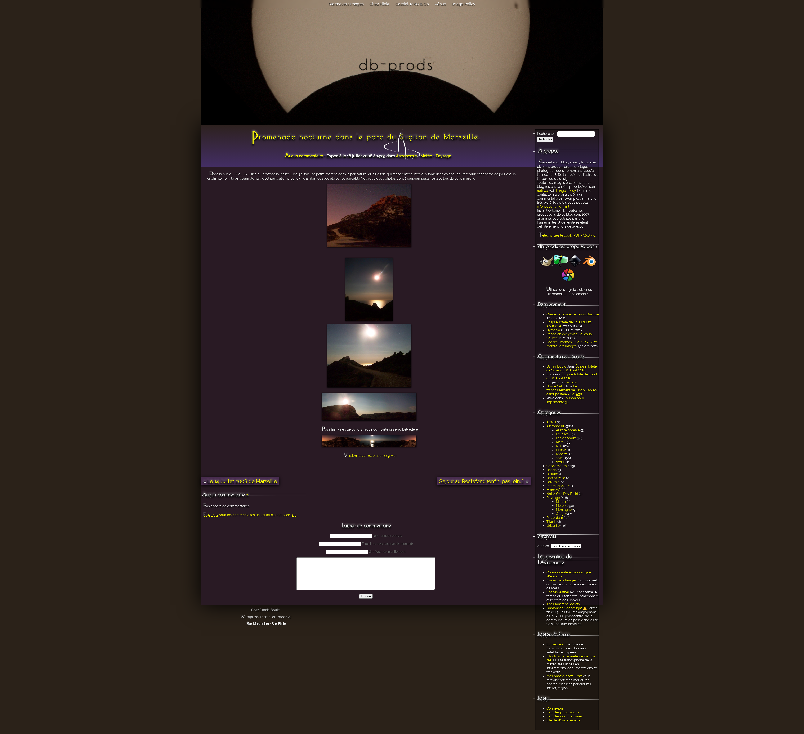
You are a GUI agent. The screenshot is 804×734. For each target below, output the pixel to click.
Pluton (561, 450)
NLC (559, 446)
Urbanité (553, 526)
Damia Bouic (556, 366)
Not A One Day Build (562, 494)
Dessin (551, 470)
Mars (560, 442)
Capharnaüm (556, 466)
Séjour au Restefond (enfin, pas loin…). (481, 481)
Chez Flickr (380, 3)
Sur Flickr (279, 624)
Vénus (440, 3)
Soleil (560, 458)
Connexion (554, 708)
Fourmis (552, 482)
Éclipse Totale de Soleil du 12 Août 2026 (571, 368)
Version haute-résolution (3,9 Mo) (370, 456)
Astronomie (555, 426)
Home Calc (555, 386)
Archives (543, 546)
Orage (561, 514)
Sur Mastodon (258, 624)
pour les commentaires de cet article (239, 515)
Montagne (564, 510)
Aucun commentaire (304, 155)
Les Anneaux (566, 438)
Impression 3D (557, 486)
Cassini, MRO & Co (412, 3)
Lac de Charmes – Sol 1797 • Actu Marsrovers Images (572, 344)
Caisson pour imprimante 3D (565, 400)
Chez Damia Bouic (265, 610)
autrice (542, 191)
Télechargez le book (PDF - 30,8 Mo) (567, 235)
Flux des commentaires (564, 716)
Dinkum (552, 474)
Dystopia (553, 330)
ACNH (551, 422)
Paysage (553, 498)
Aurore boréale (568, 430)
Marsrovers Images (346, 3)
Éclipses (562, 434)
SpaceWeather (557, 592)
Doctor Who (555, 478)
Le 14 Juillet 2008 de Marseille (242, 481)
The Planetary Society (563, 604)
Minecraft (553, 490)
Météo (561, 506)
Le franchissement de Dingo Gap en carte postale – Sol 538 (571, 390)
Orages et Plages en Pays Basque (572, 314)
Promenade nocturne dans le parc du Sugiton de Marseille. (366, 137)
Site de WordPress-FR (563, 720)
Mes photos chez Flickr (564, 676)
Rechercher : (546, 134)
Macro (561, 502)
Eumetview (555, 644)
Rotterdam (554, 518)
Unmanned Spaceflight (564, 608)
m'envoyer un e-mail (553, 206)
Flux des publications (562, 712)
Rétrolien (286, 515)
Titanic (551, 522)
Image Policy (463, 3)
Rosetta (562, 454)
